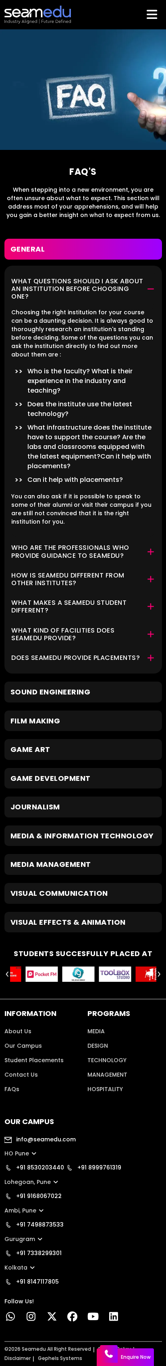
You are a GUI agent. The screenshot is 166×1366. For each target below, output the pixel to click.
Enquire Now (136, 1357)
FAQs (11, 1089)
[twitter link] (52, 1318)
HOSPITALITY (105, 1089)
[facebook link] (72, 1318)
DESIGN (97, 1046)
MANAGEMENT (107, 1075)
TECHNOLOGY (107, 1060)
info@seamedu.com (45, 1139)
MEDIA (96, 1031)
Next (159, 974)
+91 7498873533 (39, 1225)
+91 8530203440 (39, 1167)
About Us (17, 1031)
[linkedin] (114, 1318)
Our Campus (23, 1046)
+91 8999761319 (98, 1167)
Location (17, 1104)
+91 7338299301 (38, 1253)
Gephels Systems (60, 1358)
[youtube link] (93, 1318)
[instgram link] (31, 1318)
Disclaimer (17, 1358)
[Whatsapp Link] (10, 1318)
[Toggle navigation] (153, 14)
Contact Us (21, 1075)
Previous (7, 974)
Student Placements (34, 1060)
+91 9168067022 (38, 1196)
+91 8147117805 (37, 1282)
